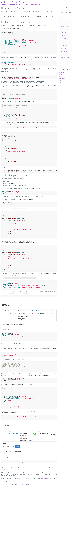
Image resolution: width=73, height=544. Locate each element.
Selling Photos (63, 60)
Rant (61, 84)
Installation (62, 78)
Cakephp (62, 72)
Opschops (62, 80)
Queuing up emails (64, 55)
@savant (18, 478)
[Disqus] (29, 499)
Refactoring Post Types (64, 45)
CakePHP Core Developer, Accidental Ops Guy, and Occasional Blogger (21, 4)
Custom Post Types (64, 33)
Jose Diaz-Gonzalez (13, 1)
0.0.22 (8, 469)
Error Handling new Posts (65, 44)
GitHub (30, 16)
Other (61, 82)
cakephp (13, 484)
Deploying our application (65, 64)
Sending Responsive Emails (65, 58)
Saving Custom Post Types (65, 38)
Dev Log (62, 74)
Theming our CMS (63, 48)
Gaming (61, 76)
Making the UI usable (64, 39)
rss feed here (46, 478)
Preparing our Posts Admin (65, 29)
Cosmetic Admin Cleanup (65, 57)
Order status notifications (65, 63)
